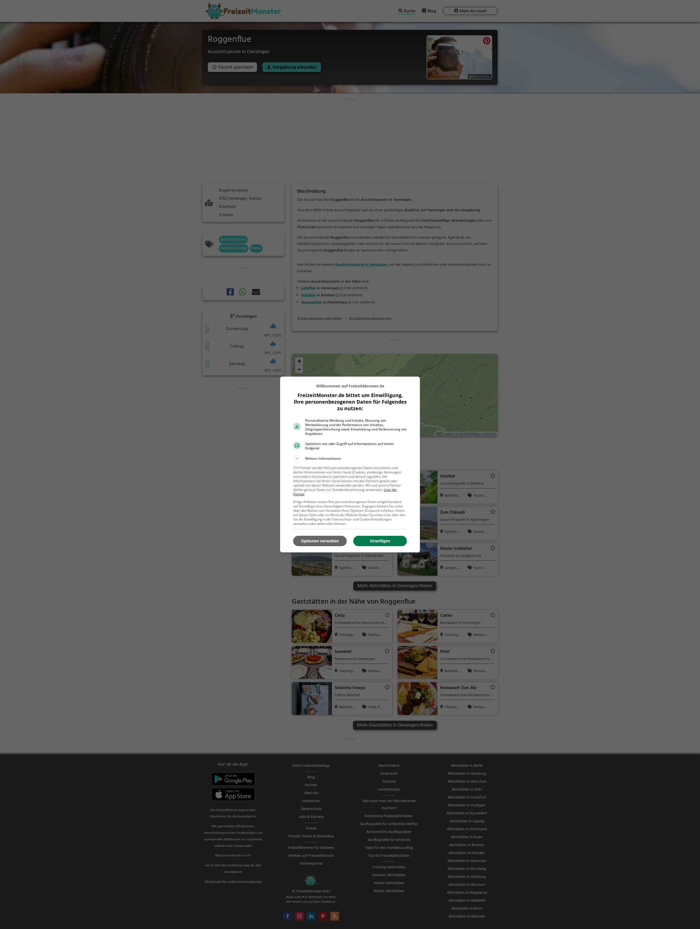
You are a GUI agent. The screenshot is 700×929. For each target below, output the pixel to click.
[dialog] (350, 464)
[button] (350, 458)
